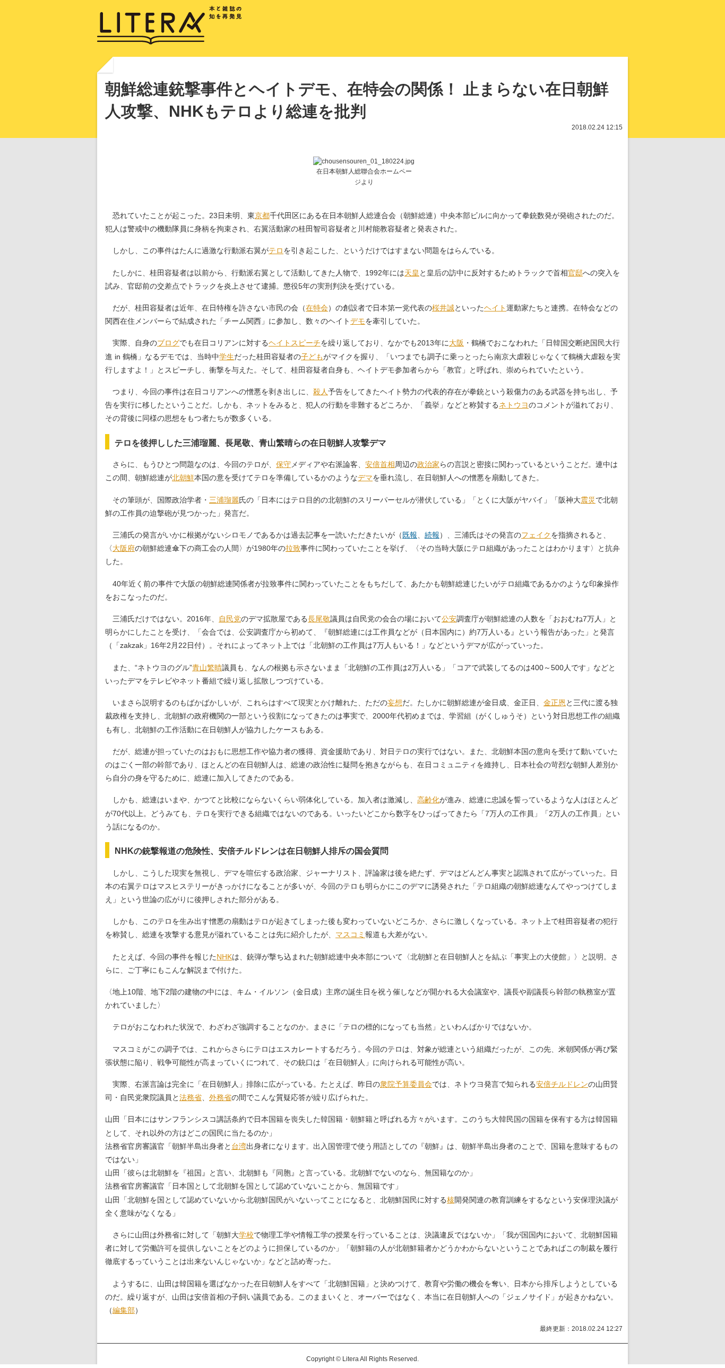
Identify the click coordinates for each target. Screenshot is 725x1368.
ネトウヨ (514, 405)
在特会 (317, 308)
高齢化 (428, 799)
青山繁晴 (207, 667)
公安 (449, 618)
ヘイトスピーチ (295, 343)
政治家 (428, 464)
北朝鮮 (183, 477)
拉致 (293, 548)
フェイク (536, 535)
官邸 (575, 273)
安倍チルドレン (562, 1084)
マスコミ (350, 934)
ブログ (168, 343)
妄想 (394, 702)
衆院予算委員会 (406, 1084)
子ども (312, 356)
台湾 (238, 1146)
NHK (224, 957)
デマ (365, 477)
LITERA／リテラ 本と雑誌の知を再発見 (169, 25)
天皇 (411, 273)
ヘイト (495, 308)
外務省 (220, 1097)
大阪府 (124, 548)
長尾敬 (319, 618)
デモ (357, 321)
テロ (276, 250)
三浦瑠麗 (224, 500)
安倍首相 (380, 464)
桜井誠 (443, 308)
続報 (432, 535)
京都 (262, 215)
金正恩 (554, 702)
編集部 (124, 1310)
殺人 (320, 391)
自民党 (230, 618)
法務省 (190, 1097)
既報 (409, 535)
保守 (283, 464)
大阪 (456, 343)
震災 (588, 500)
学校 (246, 1235)
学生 (226, 356)
